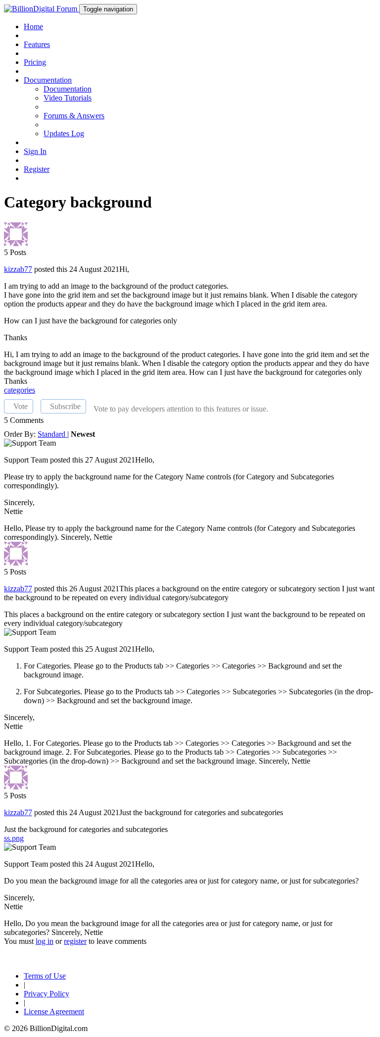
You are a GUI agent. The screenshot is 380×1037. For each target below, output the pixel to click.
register (75, 941)
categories (19, 390)
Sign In (35, 151)
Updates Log (64, 133)
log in (44, 941)
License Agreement (54, 1011)
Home (33, 26)
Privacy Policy (46, 993)
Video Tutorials (68, 98)
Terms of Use (45, 976)
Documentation (68, 89)
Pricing (35, 62)
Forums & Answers (74, 115)
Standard (52, 434)
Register (36, 169)
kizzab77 (18, 269)
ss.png (14, 838)
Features (37, 44)
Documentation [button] (48, 80)
